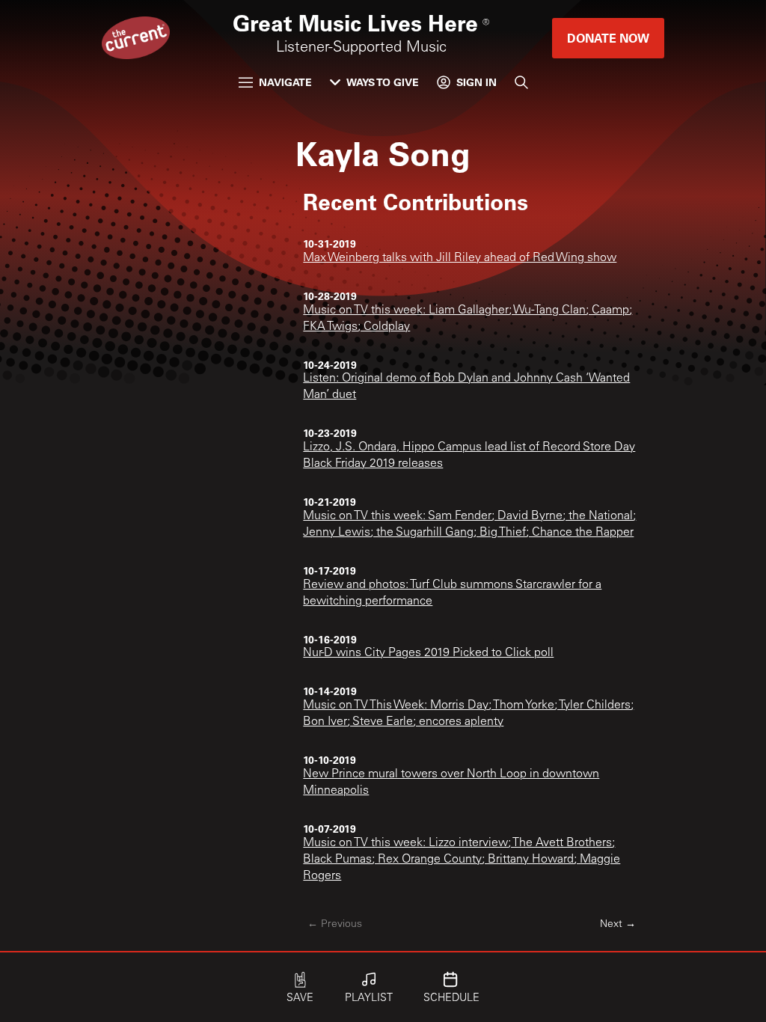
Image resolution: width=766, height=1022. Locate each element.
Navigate (285, 82)
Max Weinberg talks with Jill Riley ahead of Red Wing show (459, 258)
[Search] (521, 82)
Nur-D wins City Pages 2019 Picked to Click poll (428, 653)
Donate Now (608, 38)
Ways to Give (382, 82)
